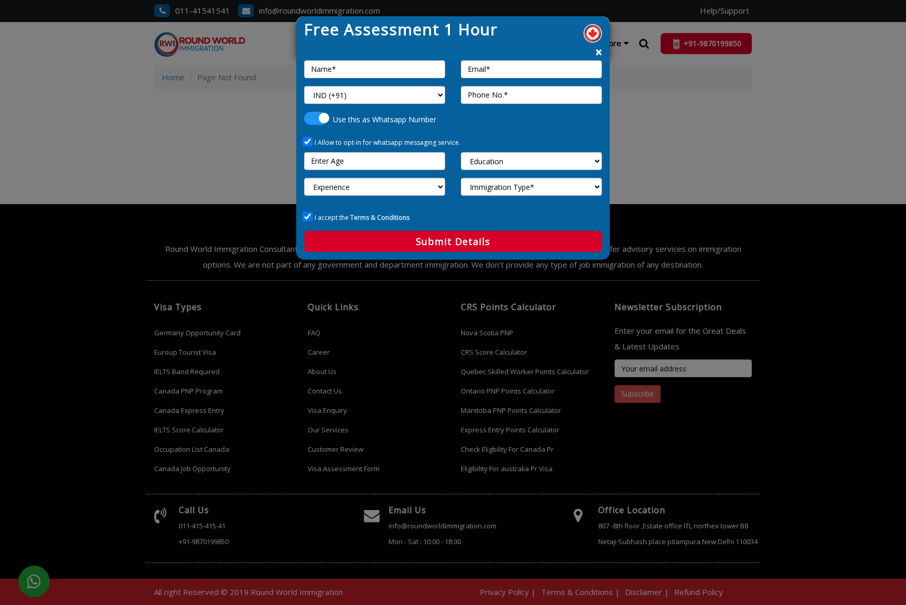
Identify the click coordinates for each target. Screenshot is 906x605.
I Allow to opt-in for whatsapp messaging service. (387, 142)
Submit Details (453, 241)
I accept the (362, 217)
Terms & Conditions (379, 217)
